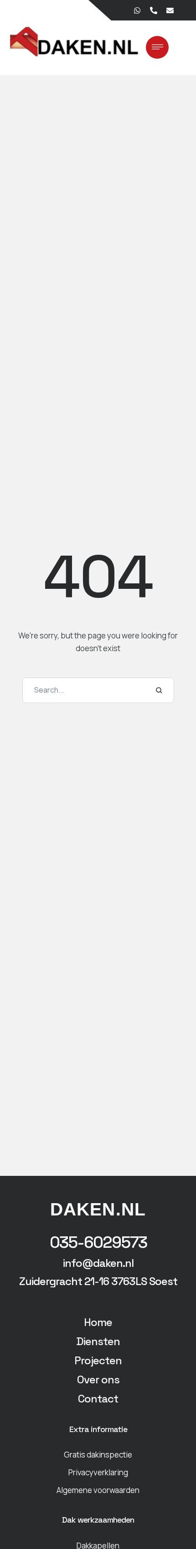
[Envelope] (169, 10)
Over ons (98, 1379)
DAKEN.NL (98, 1209)
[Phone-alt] (153, 10)
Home (98, 1322)
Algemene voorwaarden (98, 1490)
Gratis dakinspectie (98, 1454)
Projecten (98, 1360)
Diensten (98, 1341)
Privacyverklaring (98, 1472)
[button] (98, 1243)
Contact (98, 1399)
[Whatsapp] (136, 10)
